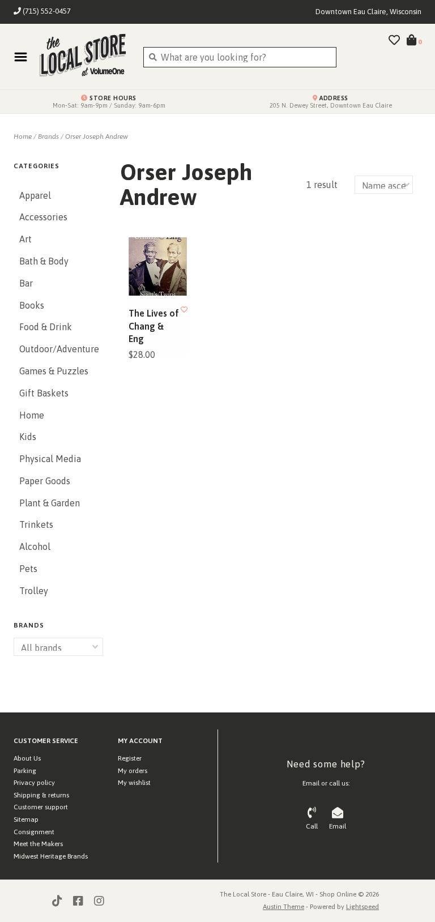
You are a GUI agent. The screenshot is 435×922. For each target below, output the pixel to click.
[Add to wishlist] (184, 310)
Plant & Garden (49, 503)
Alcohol (34, 546)
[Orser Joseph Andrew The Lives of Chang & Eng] (158, 266)
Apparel (35, 195)
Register (130, 758)
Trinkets (36, 524)
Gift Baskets (44, 393)
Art (25, 239)
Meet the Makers (38, 844)
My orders (132, 771)
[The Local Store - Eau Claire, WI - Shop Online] (82, 56)
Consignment (34, 832)
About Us (27, 758)
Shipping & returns (41, 795)
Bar (26, 283)
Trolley (33, 591)
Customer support (41, 807)
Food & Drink (45, 327)
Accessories (43, 217)
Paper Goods (44, 481)
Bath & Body (44, 261)
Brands (48, 136)
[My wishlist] (394, 41)
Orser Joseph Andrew (96, 136)
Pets (28, 569)
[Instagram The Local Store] (99, 901)
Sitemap (26, 819)
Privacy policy (34, 783)
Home (23, 136)
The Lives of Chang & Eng (154, 326)
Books (31, 305)
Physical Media (50, 459)
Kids (27, 437)
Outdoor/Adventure (58, 349)
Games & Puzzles (53, 371)
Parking (25, 771)
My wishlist (134, 783)
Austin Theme (283, 907)
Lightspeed (362, 907)
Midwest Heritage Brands (51, 856)
